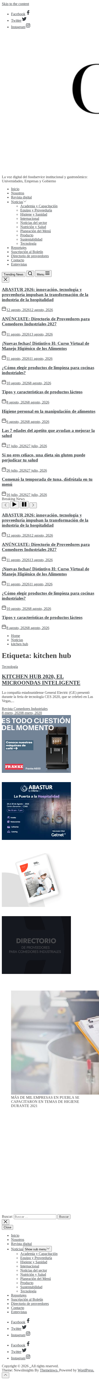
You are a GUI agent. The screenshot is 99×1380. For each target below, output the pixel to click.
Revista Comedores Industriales (25, 709)
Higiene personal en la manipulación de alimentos (48, 411)
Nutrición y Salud (33, 227)
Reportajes (18, 248)
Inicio (15, 189)
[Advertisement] (49, 1163)
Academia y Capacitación (39, 206)
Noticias (17, 202)
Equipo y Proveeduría (36, 210)
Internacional (29, 218)
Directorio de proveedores (30, 256)
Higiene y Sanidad (33, 214)
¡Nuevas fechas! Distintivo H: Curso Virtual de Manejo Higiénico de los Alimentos (45, 346)
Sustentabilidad (31, 239)
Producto (26, 235)
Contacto (17, 260)
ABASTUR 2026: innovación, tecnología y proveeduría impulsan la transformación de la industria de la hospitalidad (45, 294)
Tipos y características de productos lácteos (42, 391)
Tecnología (28, 243)
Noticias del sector (33, 223)
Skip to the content (15, 4)
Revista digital (21, 197)
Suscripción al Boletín (27, 252)
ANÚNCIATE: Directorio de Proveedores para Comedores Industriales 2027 (46, 321)
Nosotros (17, 193)
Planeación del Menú (35, 231)
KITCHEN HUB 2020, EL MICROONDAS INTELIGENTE (41, 679)
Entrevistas (19, 264)
